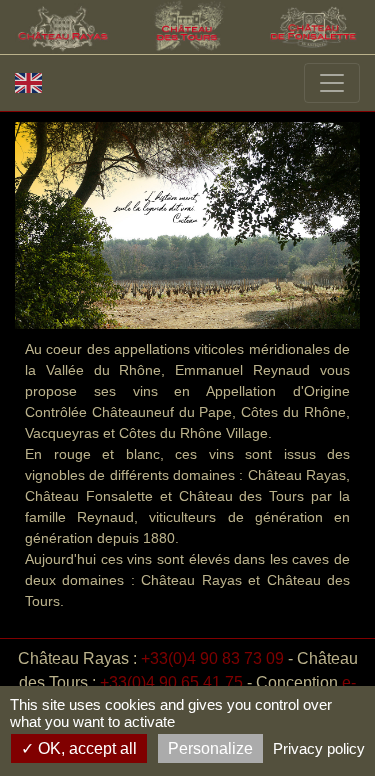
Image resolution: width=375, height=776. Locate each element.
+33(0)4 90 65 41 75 (171, 682)
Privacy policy (319, 748)
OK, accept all (85, 748)
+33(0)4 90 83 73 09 (212, 658)
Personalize (210, 748)
